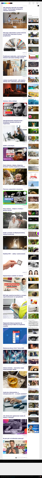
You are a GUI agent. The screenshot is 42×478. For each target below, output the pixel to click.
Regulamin (2, 474)
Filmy (2, 471)
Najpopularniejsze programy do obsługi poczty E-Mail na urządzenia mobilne (14, 324)
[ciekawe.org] (6, 3)
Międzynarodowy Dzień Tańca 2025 (13, 348)
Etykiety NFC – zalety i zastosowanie (14, 253)
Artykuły (2, 470)
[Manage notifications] (40, 476)
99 (22, 457)
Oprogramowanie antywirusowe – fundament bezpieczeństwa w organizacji (13, 122)
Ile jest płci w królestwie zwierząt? (13, 438)
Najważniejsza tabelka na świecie (13, 275)
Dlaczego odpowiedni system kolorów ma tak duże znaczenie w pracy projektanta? (14, 34)
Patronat (8, 0)
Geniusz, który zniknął (10, 101)
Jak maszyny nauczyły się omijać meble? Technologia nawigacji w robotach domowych (13, 9)
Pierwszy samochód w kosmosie (13, 189)
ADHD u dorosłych (8, 145)
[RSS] (39, 0)
